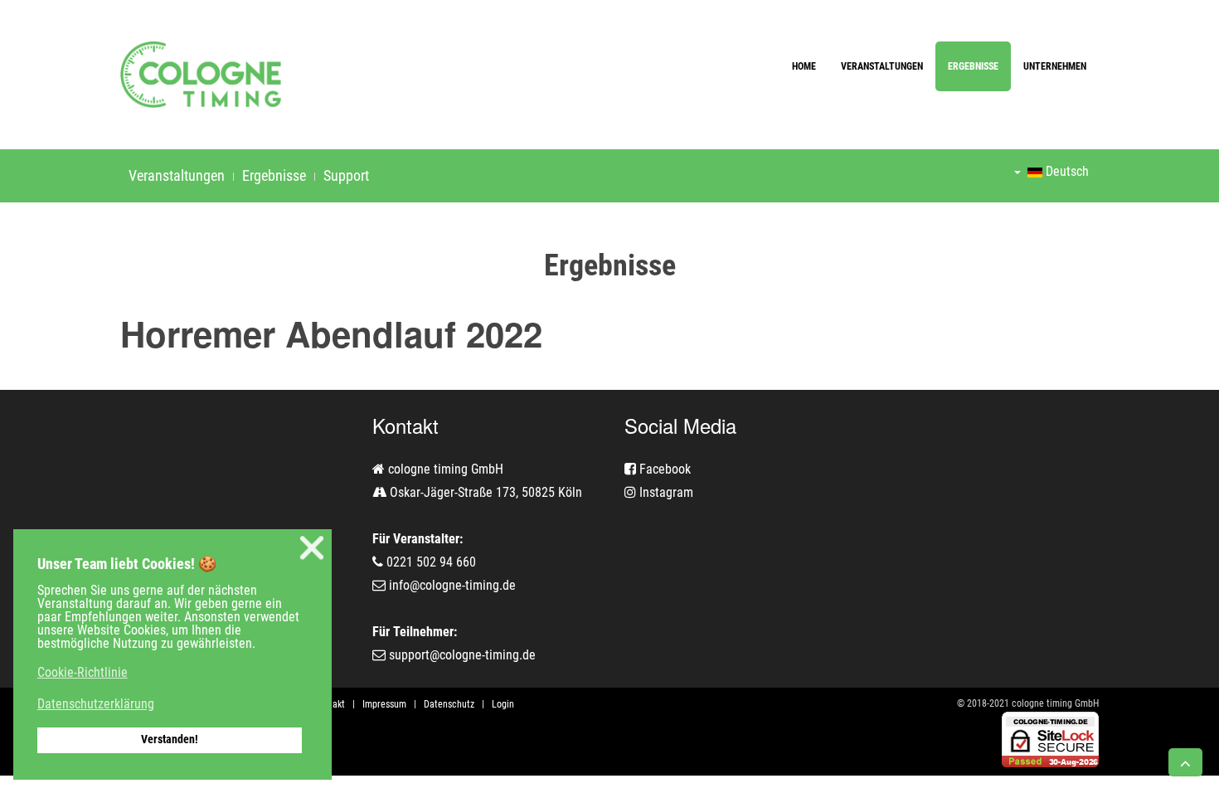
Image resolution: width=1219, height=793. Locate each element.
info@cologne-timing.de (452, 585)
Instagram (664, 492)
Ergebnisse (973, 66)
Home (804, 66)
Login (503, 704)
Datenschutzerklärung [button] (95, 704)
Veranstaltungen (882, 66)
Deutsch (1065, 171)
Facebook (663, 469)
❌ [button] (312, 548)
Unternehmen (1054, 66)
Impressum (384, 704)
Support (346, 175)
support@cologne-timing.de (462, 655)
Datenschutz (449, 704)
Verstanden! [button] (169, 739)
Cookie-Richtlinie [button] (82, 672)
